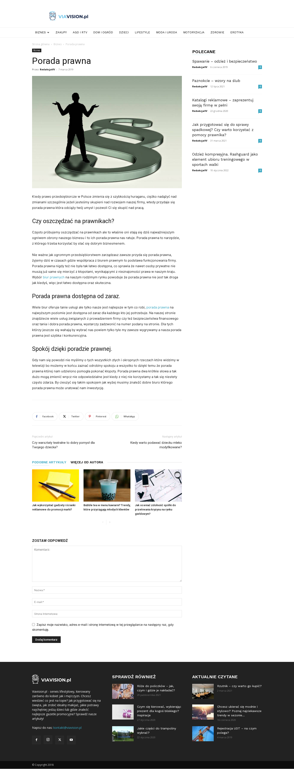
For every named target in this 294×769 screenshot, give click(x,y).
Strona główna (41, 44)
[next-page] (109, 522)
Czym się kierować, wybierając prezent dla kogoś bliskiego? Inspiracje (159, 711)
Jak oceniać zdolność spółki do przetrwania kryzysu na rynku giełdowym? (155, 509)
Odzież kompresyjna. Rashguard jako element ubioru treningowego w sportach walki (225, 159)
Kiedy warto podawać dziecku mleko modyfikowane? (156, 445)
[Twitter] (59, 740)
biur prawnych (54, 277)
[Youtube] (71, 740)
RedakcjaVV (47, 69)
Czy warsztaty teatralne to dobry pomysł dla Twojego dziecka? (63, 445)
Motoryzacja (193, 32)
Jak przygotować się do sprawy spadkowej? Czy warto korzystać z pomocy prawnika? (223, 129)
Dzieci (124, 32)
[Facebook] (36, 740)
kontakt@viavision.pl (67, 728)
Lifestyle (142, 32)
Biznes (40, 32)
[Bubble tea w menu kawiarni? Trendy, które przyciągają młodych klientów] (107, 485)
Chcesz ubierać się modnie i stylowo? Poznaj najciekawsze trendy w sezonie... (239, 711)
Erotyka (237, 32)
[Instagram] (48, 739)
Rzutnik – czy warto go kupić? (239, 686)
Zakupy (61, 32)
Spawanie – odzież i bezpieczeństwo (224, 61)
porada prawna (157, 307)
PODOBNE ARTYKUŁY (49, 462)
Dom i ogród (103, 32)
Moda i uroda (166, 32)
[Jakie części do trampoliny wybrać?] (123, 733)
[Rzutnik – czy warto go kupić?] (203, 691)
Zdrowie (217, 32)
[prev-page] (102, 522)
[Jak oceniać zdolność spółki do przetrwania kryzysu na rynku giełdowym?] (158, 485)
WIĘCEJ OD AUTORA (87, 462)
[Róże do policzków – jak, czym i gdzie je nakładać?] (123, 691)
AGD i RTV (80, 32)
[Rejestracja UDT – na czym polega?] (203, 733)
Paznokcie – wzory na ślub (216, 81)
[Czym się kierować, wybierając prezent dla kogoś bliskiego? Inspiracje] (123, 712)
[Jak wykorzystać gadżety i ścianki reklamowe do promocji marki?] (55, 485)
